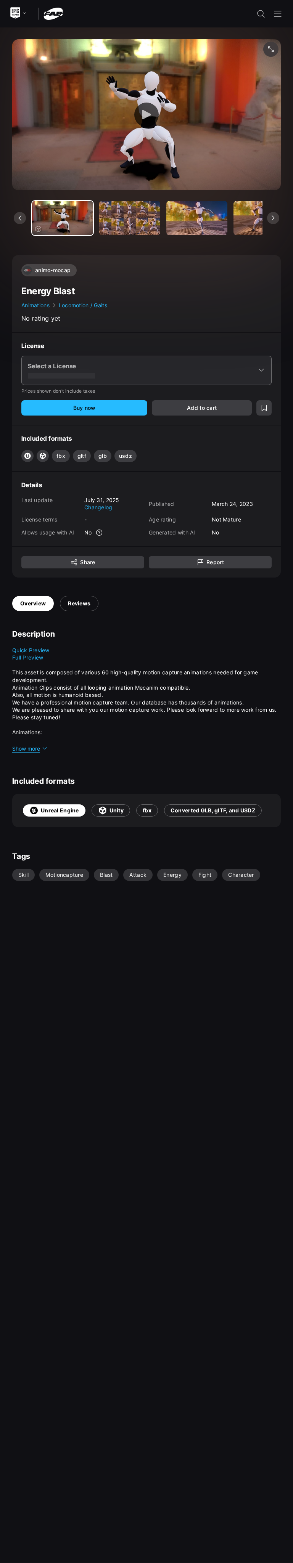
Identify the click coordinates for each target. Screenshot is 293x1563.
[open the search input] (261, 14)
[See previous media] (20, 218)
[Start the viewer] (146, 114)
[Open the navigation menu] (278, 14)
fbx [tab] (147, 810)
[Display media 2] (196, 218)
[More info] (99, 532)
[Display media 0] (62, 218)
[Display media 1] (129, 218)
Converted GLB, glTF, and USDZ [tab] (213, 810)
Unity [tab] (116, 810)
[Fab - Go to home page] (53, 13)
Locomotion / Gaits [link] (83, 305)
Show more (26, 748)
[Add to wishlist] (264, 408)
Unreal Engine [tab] (60, 810)
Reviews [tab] (79, 603)
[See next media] (273, 218)
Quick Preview (31, 650)
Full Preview (27, 657)
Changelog (98, 507)
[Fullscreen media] (271, 49)
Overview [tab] (33, 603)
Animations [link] (35, 305)
